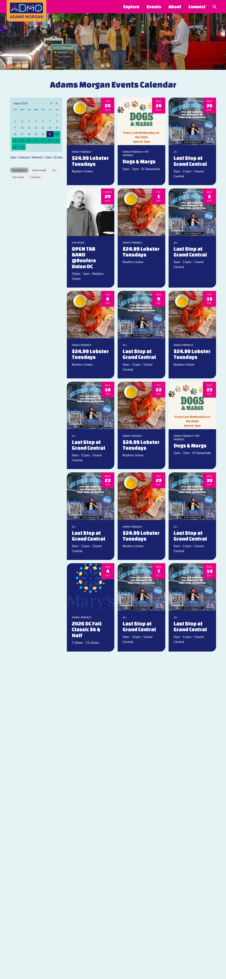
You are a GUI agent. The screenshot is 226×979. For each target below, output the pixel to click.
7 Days (48, 157)
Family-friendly (39, 170)
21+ (55, 170)
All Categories (19, 170)
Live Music (35, 177)
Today (13, 157)
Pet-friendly (18, 177)
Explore (131, 6)
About (174, 6)
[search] (214, 6)
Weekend (37, 157)
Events (154, 6)
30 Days (58, 157)
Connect (196, 6)
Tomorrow (24, 157)
